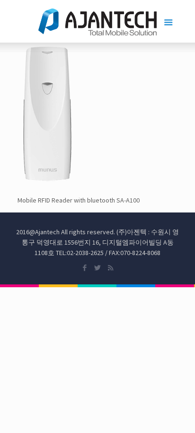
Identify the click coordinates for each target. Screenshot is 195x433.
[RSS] (110, 267)
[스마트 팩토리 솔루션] (98, 21)
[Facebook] (85, 267)
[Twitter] (98, 267)
